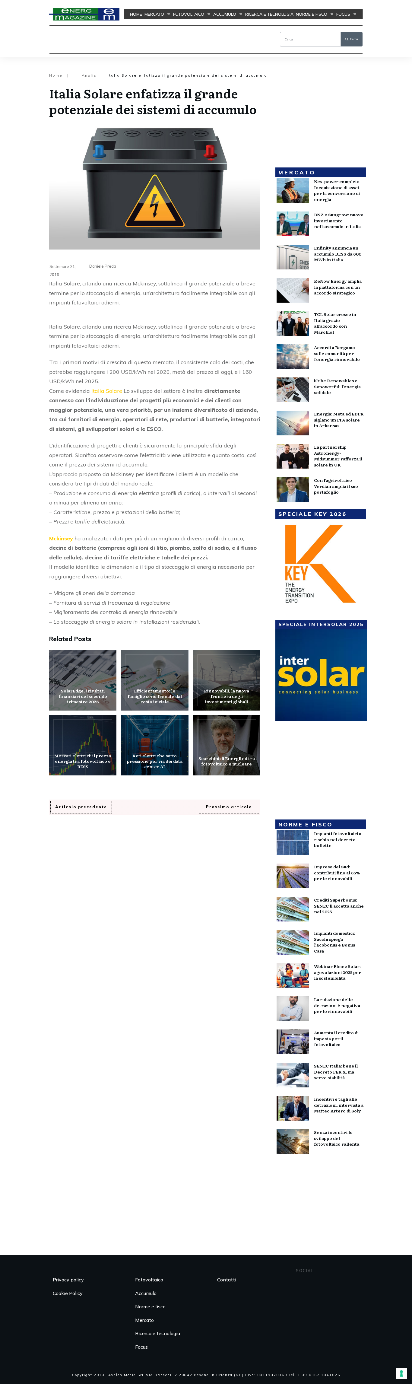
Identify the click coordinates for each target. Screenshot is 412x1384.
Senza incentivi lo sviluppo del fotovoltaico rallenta (336, 1138)
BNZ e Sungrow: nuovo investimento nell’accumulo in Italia (338, 220)
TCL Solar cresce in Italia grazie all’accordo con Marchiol (335, 323)
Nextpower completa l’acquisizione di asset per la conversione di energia (337, 190)
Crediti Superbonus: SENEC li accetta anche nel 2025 (339, 906)
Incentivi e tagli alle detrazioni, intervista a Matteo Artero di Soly (338, 1105)
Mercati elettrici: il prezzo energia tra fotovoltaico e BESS (82, 745)
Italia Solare (106, 390)
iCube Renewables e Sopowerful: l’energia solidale (337, 386)
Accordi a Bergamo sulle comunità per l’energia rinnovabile (337, 353)
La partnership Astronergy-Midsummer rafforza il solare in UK (338, 456)
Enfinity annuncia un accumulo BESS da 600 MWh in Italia (337, 253)
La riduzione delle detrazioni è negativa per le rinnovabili (337, 1005)
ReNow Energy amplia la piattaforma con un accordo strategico (338, 287)
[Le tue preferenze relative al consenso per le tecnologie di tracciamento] (401, 1373)
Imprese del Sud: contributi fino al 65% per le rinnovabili (337, 872)
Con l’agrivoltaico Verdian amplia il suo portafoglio (336, 486)
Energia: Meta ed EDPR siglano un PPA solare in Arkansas (339, 419)
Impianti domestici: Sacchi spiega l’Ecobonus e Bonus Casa (334, 942)
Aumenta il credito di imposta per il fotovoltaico (336, 1038)
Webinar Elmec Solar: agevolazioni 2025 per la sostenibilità (337, 972)
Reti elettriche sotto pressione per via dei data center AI (154, 745)
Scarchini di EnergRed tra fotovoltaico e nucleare (226, 745)
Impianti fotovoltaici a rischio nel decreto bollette (337, 839)
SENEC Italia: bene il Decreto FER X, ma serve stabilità (336, 1071)
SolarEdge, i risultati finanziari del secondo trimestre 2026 (82, 680)
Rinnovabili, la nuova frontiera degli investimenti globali (226, 680)
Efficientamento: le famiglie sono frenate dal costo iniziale (154, 680)
